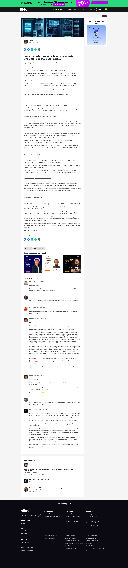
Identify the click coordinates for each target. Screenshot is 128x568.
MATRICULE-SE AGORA (99, 3)
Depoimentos (24, 536)
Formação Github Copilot (92, 519)
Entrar (99, 9)
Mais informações (63, 504)
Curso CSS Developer (91, 538)
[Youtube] (31, 515)
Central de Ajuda (25, 542)
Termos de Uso (25, 545)
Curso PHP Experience (70, 545)
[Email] (39, 49)
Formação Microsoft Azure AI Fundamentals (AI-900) (93, 522)
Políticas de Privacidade (27, 547)
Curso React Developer (91, 545)
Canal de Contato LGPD (27, 550)
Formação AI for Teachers (71, 521)
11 (27, 248)
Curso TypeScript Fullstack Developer (74, 543)
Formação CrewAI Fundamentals (52, 516)
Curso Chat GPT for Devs (92, 516)
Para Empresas (91, 9)
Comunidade (77, 9)
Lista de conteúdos (27, 15)
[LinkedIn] (25, 49)
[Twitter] (32, 49)
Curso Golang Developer (71, 548)
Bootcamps (63, 9)
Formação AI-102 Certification (93, 525)
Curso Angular (89, 543)
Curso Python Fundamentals (72, 540)
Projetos (70, 9)
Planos (83, 9)
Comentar (41, 248)
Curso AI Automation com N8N (72, 516)
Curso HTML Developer (91, 535)
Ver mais (67, 550)
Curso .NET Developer (70, 538)
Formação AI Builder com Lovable (94, 528)
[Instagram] (39, 515)
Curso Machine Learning (50, 538)
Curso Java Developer (70, 535)
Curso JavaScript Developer (92, 540)
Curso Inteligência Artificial (50, 514)
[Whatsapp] (35, 49)
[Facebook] (28, 49)
